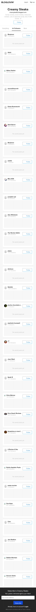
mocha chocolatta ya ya (15, 305)
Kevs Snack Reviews (14, 413)
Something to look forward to (17, 431)
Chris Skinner (10, 395)
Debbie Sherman (11, 558)
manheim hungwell (14, 323)
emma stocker (12, 485)
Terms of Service (26, 609)
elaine (10, 251)
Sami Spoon (12, 125)
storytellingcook (13, 88)
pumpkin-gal (12, 197)
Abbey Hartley (11, 70)
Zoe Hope (9, 503)
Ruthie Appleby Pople (13, 467)
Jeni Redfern (12, 540)
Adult (9, 52)
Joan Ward (11, 359)
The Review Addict (14, 233)
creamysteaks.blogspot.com (18, 12)
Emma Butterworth (14, 106)
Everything (5, 28)
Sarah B (10, 377)
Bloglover (11, 34)
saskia (10, 161)
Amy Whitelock (12, 215)
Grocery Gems (11, 576)
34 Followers (16, 28)
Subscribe (18, 603)
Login (26, 606)
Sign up (32, 2)
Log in (26, 2)
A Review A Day (13, 449)
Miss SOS (11, 179)
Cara (9, 521)
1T (8, 341)
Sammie (10, 287)
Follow (19, 22)
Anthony (10, 269)
